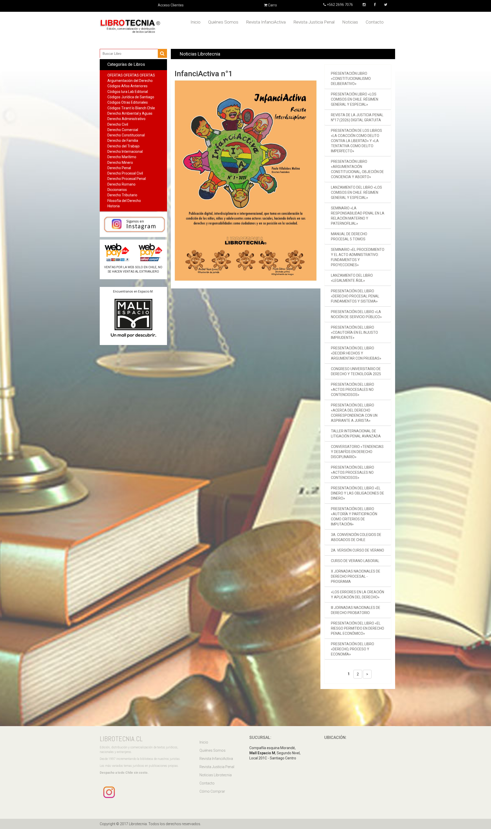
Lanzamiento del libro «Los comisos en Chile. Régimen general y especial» (356, 192)
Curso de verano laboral (355, 561)
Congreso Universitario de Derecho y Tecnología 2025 (356, 371)
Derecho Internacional (125, 151)
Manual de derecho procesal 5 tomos (349, 236)
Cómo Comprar (212, 791)
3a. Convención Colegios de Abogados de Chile (356, 537)
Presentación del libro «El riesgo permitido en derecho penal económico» (357, 628)
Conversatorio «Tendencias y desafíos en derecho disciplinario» (357, 452)
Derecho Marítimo (121, 157)
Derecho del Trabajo (123, 146)
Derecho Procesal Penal (126, 179)
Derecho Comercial (122, 130)
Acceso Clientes (171, 5)
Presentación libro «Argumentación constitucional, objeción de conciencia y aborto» (357, 169)
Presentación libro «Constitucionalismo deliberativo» (351, 78)
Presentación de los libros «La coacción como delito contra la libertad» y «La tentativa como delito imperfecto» (356, 140)
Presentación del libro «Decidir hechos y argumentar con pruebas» (356, 353)
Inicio (195, 22)
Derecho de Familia (122, 140)
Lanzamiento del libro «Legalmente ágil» (352, 278)
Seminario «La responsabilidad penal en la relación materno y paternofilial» (357, 215)
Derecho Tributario (122, 195)
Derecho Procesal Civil (125, 173)
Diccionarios (117, 190)
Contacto (375, 22)
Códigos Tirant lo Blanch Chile (131, 108)
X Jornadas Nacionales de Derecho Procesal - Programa (355, 576)
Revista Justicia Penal (313, 22)
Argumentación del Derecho (130, 81)
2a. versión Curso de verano (357, 550)
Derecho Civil (117, 124)
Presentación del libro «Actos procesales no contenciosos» (352, 389)
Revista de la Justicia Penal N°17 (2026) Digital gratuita (357, 117)
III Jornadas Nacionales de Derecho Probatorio (355, 610)
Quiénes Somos (223, 22)
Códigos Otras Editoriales (127, 102)
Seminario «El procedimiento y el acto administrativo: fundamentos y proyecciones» (357, 257)
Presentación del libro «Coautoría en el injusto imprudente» (354, 332)
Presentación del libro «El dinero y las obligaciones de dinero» (357, 493)
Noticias (350, 22)
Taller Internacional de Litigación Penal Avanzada (356, 433)
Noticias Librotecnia (215, 775)
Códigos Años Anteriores (127, 86)
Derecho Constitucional (126, 135)
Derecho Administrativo (126, 119)
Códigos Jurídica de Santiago (130, 97)
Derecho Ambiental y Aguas (129, 113)
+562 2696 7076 (339, 5)
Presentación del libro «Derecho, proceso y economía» (352, 649)
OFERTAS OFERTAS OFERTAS (131, 75)
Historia (113, 206)
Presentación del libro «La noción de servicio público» (356, 314)
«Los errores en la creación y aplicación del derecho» (357, 594)
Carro (272, 5)
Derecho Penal (119, 168)
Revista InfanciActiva (266, 22)
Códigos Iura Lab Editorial (127, 92)
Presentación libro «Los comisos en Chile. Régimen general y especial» (354, 99)
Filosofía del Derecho (124, 201)
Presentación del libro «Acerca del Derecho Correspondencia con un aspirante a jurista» (354, 413)
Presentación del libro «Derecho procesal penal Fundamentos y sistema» (355, 296)
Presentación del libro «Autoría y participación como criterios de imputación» (354, 516)
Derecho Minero (120, 162)
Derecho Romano (121, 184)
